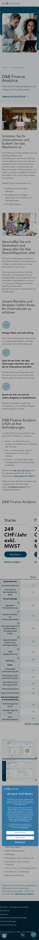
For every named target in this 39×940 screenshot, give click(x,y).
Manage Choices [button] (20, 842)
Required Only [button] (20, 837)
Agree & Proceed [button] (20, 832)
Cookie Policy (24, 827)
